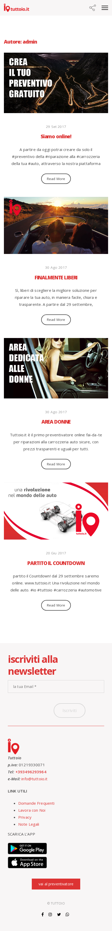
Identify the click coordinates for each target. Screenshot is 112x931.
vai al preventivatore (56, 883)
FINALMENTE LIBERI (56, 277)
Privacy (25, 817)
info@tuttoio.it (34, 778)
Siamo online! (56, 136)
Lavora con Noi (31, 810)
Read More (56, 178)
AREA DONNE (56, 421)
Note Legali (28, 824)
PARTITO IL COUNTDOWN (55, 563)
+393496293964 (30, 771)
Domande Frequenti (36, 803)
